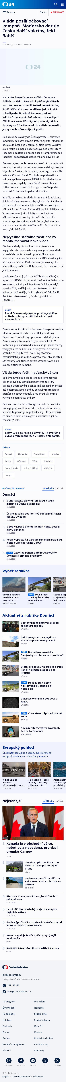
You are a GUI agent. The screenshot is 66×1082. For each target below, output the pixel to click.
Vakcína (55, 454)
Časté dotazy (41, 1044)
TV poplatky (8, 1013)
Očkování (21, 461)
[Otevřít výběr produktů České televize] (62, 4)
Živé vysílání (8, 1007)
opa (4, 42)
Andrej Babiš (39, 454)
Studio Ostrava (42, 1019)
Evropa (8, 475)
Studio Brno (40, 1013)
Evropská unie (11, 468)
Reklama (39, 1007)
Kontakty (39, 1050)
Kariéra (38, 1032)
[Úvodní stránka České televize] (15, 967)
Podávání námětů (43, 1038)
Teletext (7, 1019)
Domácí (8, 454)
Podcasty (7, 1026)
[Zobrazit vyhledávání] (55, 4)
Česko (8, 461)
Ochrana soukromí (21, 1076)
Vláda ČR (48, 468)
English (5, 1076)
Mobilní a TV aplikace (13, 1044)
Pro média (39, 1001)
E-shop (6, 1038)
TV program (8, 1001)
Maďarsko (22, 454)
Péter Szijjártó (31, 468)
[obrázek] (33, 67)
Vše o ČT (6, 1050)
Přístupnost (38, 1076)
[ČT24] (8, 4)
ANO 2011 (48, 461)
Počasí (5, 1032)
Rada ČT (38, 1026)
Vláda (34, 461)
